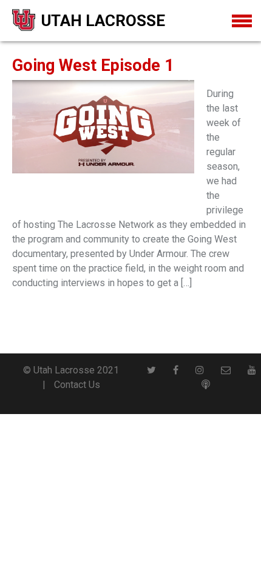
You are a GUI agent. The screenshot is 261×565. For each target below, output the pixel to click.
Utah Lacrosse (103, 21)
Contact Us (77, 384)
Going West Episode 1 (93, 65)
